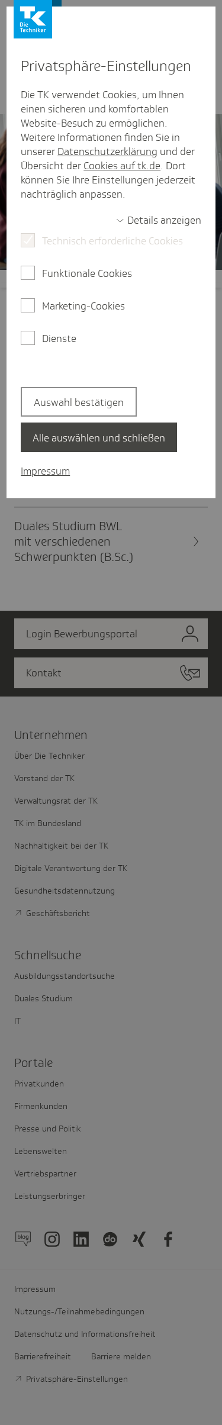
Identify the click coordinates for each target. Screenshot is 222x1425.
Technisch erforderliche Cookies (112, 240)
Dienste (59, 338)
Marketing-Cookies (83, 305)
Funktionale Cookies (87, 273)
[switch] (158, 220)
